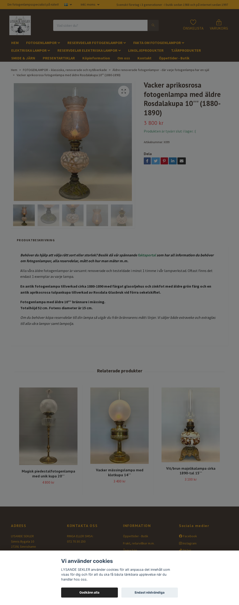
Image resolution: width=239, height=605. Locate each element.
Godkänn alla (89, 592)
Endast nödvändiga (150, 592)
